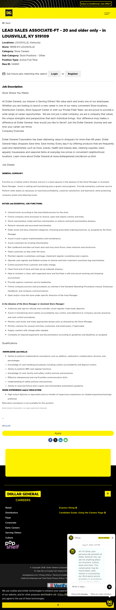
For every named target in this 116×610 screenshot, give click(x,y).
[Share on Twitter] (55, 440)
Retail (8, 508)
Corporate (10, 522)
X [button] (58, 605)
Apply (58, 433)
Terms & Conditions (61, 575)
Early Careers (12, 527)
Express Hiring (67, 508)
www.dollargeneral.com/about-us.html (74, 156)
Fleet (8, 518)
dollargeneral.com (30, 575)
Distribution (11, 512)
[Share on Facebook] (50, 440)
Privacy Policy (64, 595)
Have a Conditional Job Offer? (96, 4)
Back (8, 23)
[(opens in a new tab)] (12, 548)
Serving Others (13, 532)
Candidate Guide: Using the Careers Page (81, 512)
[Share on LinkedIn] (60, 440)
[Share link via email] (65, 440)
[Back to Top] (108, 496)
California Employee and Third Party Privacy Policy (43, 578)
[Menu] (107, 13)
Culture (9, 537)
